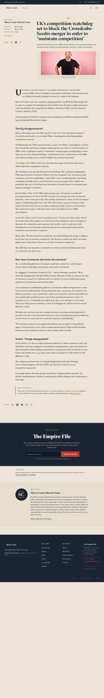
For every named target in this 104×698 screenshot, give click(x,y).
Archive (44, 566)
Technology (45, 548)
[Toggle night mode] (80, 2)
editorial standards (21, 475)
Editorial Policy (68, 555)
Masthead (66, 551)
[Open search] (91, 8)
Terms (82, 578)
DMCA (98, 578)
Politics (44, 551)
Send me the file (70, 454)
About (65, 548)
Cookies (90, 578)
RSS (95, 568)
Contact (65, 562)
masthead (33, 475)
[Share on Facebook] (22, 405)
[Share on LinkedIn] (16, 42)
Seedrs (76, 90)
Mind (43, 555)
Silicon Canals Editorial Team (17, 22)
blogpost (22, 272)
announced (52, 102)
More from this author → (41, 519)
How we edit (8, 36)
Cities (43, 559)
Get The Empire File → (91, 561)
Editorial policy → (75, 393)
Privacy (75, 578)
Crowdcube (62, 90)
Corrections (67, 559)
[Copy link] (20, 42)
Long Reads (45, 562)
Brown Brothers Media (11, 553)
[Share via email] (26, 405)
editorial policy (35, 515)
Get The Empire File (92, 2)
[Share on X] (11, 42)
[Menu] (96, 8)
